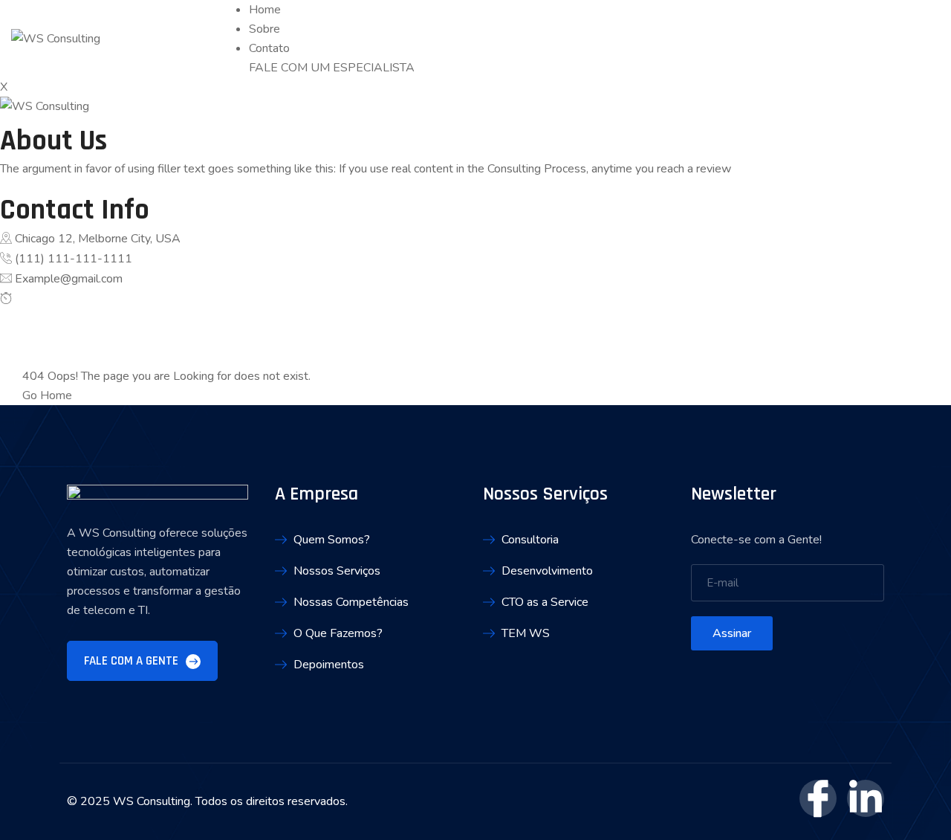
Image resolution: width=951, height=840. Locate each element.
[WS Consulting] (55, 38)
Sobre (264, 29)
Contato (269, 48)
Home (265, 9)
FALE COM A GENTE (132, 661)
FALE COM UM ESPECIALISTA (332, 67)
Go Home (47, 395)
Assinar (732, 633)
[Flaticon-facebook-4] (818, 798)
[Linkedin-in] (865, 798)
